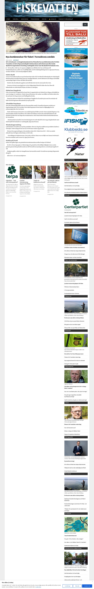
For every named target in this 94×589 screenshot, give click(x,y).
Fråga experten (69, 366)
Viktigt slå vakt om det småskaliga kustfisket (75, 467)
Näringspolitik (69, 437)
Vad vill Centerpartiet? (70, 212)
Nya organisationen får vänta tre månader (74, 360)
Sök (85, 24)
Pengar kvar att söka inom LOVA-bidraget (74, 254)
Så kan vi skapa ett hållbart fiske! (72, 431)
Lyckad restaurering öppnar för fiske (73, 215)
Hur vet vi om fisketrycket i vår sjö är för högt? (75, 391)
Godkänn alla (87, 586)
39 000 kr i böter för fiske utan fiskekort (74, 247)
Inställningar (67, 586)
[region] (47, 584)
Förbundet (68, 330)
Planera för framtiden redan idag (72, 357)
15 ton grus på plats (69, 290)
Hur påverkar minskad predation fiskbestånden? (75, 192)
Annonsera (24, 19)
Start (8, 19)
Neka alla (77, 586)
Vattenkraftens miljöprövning (73, 548)
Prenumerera (35, 19)
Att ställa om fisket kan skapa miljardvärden (74, 250)
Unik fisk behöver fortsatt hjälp (71, 185)
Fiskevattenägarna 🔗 (66, 19)
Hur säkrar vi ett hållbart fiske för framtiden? (75, 542)
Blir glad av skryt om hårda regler (72, 324)
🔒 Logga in (52, 19)
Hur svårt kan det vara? (70, 427)
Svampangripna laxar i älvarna (71, 293)
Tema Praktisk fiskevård (70, 535)
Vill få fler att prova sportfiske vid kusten (74, 321)
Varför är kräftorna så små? (71, 182)
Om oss (44, 19)
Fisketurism (68, 296)
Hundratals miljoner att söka (71, 545)
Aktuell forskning (70, 160)
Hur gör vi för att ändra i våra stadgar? (73, 539)
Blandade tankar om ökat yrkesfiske (73, 257)
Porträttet (68, 474)
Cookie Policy (38, 586)
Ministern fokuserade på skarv (71, 286)
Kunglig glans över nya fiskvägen (72, 576)
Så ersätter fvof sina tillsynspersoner (73, 354)
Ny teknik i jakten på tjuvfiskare (72, 222)
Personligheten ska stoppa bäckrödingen (74, 189)
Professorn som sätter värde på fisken (74, 317)
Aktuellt (16, 60)
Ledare (67, 402)
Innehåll (16, 19)
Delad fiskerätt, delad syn (70, 471)
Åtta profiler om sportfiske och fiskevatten (74, 327)
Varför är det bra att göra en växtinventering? (75, 400)
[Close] (92, 581)
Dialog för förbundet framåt (71, 363)
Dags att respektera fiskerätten (72, 434)
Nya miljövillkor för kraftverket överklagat (75, 570)
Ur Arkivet (68, 513)
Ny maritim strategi (69, 461)
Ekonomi (67, 225)
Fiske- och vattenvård (71, 260)
